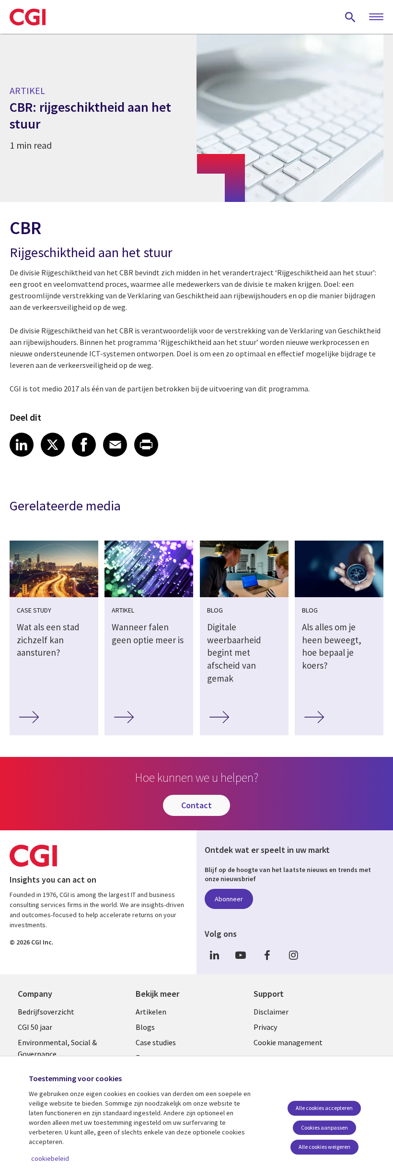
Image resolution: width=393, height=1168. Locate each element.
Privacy (265, 1027)
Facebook (267, 955)
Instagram (293, 955)
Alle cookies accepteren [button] (324, 1107)
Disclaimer (271, 1011)
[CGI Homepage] (28, 17)
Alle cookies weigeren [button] (324, 1146)
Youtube (240, 955)
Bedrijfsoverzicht (46, 1011)
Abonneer (229, 899)
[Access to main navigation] (376, 17)
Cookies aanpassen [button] (324, 1127)
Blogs (145, 1027)
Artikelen (151, 1011)
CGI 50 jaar (35, 1027)
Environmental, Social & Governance (57, 1048)
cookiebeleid (50, 1158)
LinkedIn (214, 955)
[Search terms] (350, 17)
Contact (196, 805)
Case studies (156, 1042)
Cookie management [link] (288, 1042)
